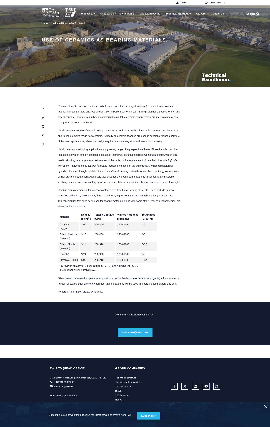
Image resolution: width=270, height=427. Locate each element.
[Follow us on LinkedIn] (195, 386)
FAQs (81, 23)
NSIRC (118, 399)
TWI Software (122, 395)
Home (45, 23)
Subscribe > (148, 415)
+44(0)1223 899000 (64, 382)
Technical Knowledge (62, 23)
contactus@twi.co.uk (135, 332)
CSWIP (118, 391)
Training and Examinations (128, 382)
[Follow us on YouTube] (206, 386)
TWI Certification (123, 386)
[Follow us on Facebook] (174, 386)
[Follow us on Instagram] (216, 386)
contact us (96, 291)
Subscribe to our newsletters (64, 395)
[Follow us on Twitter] (184, 386)
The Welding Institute (125, 377)
